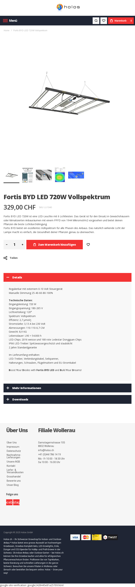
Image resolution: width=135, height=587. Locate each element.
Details (17, 277)
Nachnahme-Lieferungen (14, 456)
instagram (16, 502)
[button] (28, 175)
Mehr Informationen (26, 388)
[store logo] (67, 8)
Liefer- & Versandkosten (15, 471)
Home (6, 30)
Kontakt (11, 465)
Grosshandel (14, 476)
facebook (9, 502)
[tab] (67, 277)
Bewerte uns (14, 480)
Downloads (20, 399)
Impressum (13, 446)
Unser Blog (13, 485)
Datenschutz (14, 451)
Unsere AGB (13, 461)
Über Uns (12, 442)
